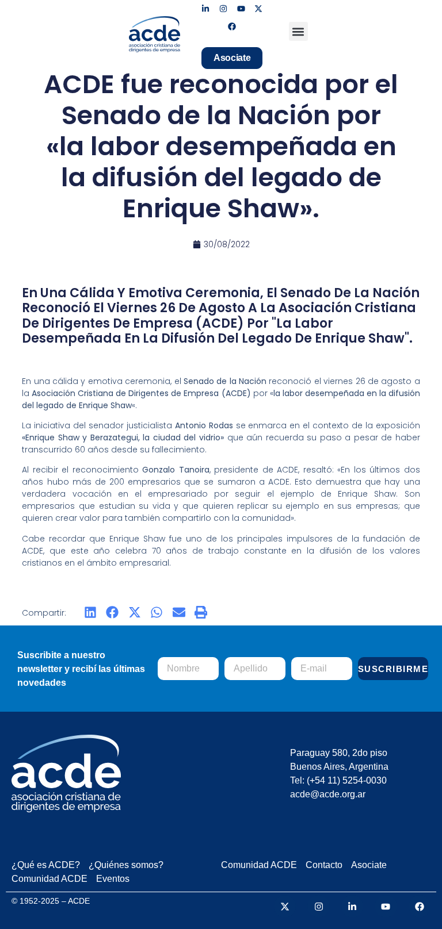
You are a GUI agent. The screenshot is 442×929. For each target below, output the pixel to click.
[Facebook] (232, 27)
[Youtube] (241, 9)
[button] (298, 31)
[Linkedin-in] (206, 9)
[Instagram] (223, 9)
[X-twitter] (259, 9)
